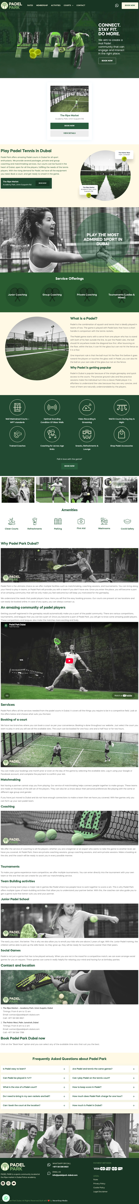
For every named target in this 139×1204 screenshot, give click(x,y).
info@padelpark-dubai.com (65, 1175)
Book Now (130, 5)
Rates (30, 5)
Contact (80, 5)
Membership (42, 5)
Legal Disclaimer (100, 1192)
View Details (69, 133)
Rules (95, 1180)
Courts (67, 5)
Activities (55, 5)
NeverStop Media (60, 1201)
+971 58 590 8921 (61, 1167)
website (109, 725)
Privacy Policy (99, 1184)
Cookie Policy (99, 1188)
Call (5, 1018)
